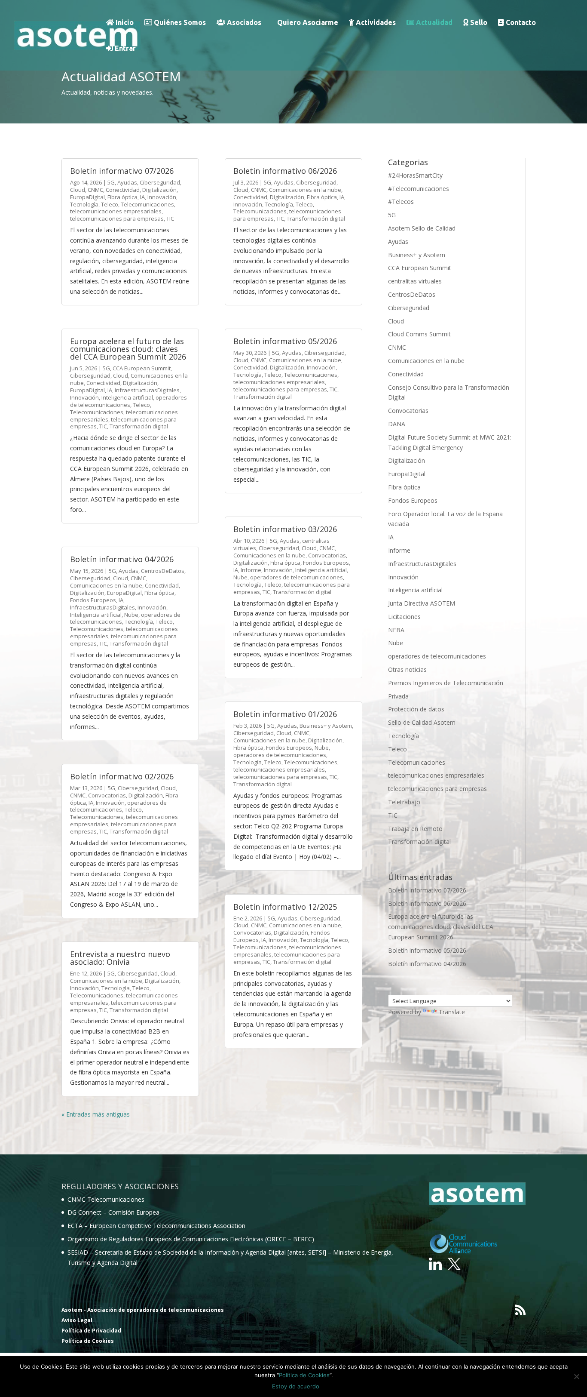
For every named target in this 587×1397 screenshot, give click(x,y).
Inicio (124, 22)
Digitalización (159, 190)
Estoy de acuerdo (295, 1386)
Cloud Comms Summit (419, 334)
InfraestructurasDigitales (147, 390)
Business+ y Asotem (326, 725)
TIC (170, 218)
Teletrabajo (404, 802)
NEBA (396, 630)
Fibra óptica (122, 197)
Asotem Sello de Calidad (422, 228)
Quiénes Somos (179, 22)
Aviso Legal (76, 1320)
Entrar (124, 48)
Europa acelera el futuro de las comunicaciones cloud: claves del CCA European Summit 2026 (128, 349)
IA (142, 197)
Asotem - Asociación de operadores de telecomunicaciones (142, 1310)
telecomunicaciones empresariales (116, 211)
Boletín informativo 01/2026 (285, 714)
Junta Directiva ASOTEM (421, 603)
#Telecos (401, 201)
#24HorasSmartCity (415, 175)
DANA (396, 424)
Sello (477, 22)
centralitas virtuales (415, 281)
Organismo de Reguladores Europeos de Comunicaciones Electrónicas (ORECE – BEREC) (190, 1239)
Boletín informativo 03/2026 (285, 529)
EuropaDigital (87, 197)
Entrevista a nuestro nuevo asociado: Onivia (120, 958)
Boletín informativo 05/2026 (285, 341)
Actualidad (433, 22)
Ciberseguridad (160, 182)
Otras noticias (407, 669)
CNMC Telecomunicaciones (105, 1199)
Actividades (375, 22)
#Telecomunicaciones (418, 189)
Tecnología (84, 204)
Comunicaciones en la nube (106, 585)
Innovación (161, 197)
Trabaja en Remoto (415, 829)
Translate (452, 1012)
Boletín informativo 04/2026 (122, 559)
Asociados (243, 22)
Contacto (520, 22)
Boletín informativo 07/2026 (122, 171)
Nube (131, 614)
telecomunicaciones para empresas (117, 218)
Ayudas (127, 182)
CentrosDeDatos (162, 571)
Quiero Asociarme (307, 22)
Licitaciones (404, 616)
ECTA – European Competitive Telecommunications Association (156, 1226)
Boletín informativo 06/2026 (285, 171)
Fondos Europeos (93, 600)
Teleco (109, 204)
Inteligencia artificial (127, 397)
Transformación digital (139, 426)
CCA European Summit (142, 368)
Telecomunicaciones (147, 204)
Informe (251, 570)
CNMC (95, 190)
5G (111, 182)
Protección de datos (416, 709)
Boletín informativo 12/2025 (285, 907)
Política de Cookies (87, 1341)
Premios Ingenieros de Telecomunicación (445, 683)
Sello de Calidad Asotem (422, 722)
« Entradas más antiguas (95, 1114)
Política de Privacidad (91, 1330)
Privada (398, 696)
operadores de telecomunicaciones (128, 401)
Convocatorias (107, 795)
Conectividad (123, 190)
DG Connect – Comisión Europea (113, 1212)
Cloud (77, 190)
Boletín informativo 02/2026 (122, 776)
